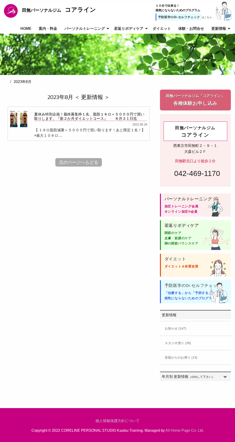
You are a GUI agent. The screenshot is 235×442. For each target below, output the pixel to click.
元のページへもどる (78, 162)
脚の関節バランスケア (182, 243)
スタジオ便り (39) (178, 343)
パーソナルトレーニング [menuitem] (84, 28)
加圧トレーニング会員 (182, 206)
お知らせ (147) (175, 328)
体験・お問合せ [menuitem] (191, 28)
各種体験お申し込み (195, 100)
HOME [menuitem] (25, 28)
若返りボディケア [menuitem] (128, 28)
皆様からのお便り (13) (181, 357)
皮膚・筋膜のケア (178, 238)
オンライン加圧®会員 (181, 211)
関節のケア (173, 233)
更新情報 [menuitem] (218, 28)
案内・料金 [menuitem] (48, 28)
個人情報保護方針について (117, 421)
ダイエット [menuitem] (162, 28)
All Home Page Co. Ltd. (184, 430)
